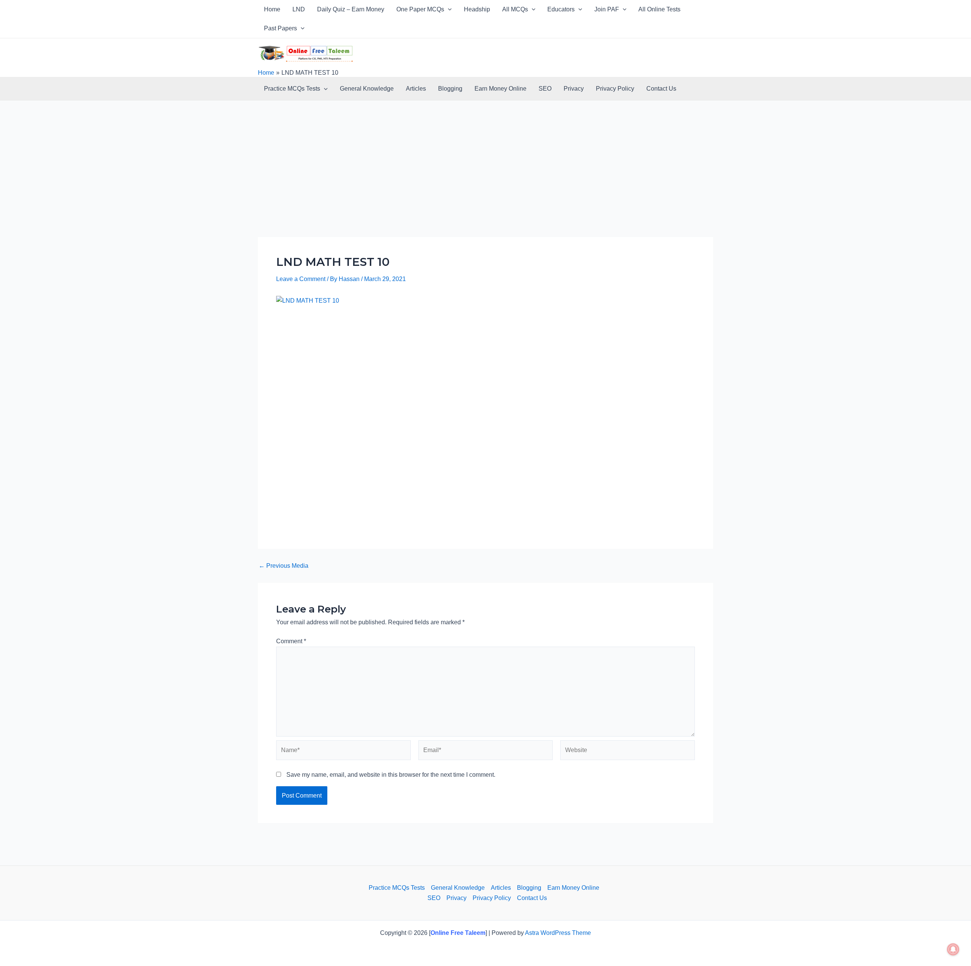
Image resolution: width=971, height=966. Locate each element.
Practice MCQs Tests (292, 88)
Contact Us (661, 88)
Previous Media (283, 566)
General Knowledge (367, 88)
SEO (545, 88)
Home (272, 9)
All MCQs (515, 9)
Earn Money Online (500, 88)
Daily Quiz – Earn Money (350, 9)
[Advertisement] (485, 181)
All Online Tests (659, 9)
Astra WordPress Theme (558, 933)
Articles (416, 88)
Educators (561, 9)
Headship (477, 9)
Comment (291, 641)
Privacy (574, 88)
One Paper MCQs (420, 9)
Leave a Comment (300, 279)
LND (298, 9)
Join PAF (606, 9)
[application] (448, 9)
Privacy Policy (615, 88)
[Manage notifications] (953, 949)
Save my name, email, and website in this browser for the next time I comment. (390, 774)
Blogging (450, 88)
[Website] (627, 751)
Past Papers (280, 28)
